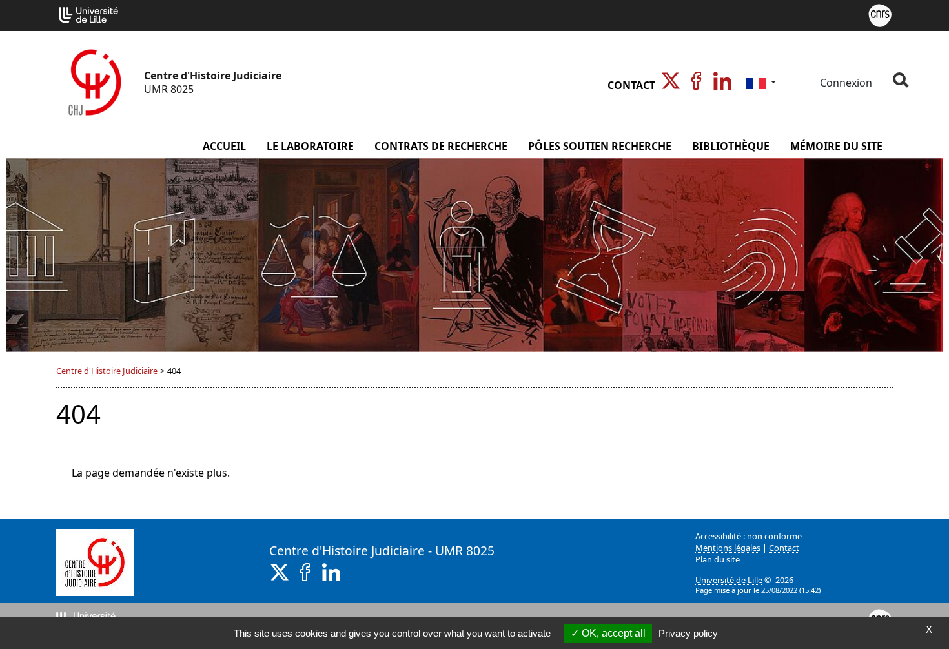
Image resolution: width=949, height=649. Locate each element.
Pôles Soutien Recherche (599, 146)
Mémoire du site (836, 146)
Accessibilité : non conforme (748, 536)
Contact (631, 85)
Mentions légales (727, 547)
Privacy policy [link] (688, 633)
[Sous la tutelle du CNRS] (880, 14)
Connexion (844, 83)
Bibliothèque (731, 146)
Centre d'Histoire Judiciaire (107, 370)
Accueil (224, 146)
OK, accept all (612, 633)
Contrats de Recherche (440, 146)
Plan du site (717, 559)
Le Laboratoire (310, 146)
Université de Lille (728, 580)
